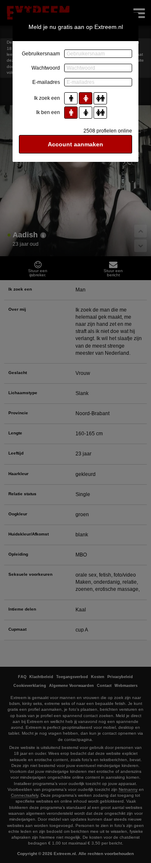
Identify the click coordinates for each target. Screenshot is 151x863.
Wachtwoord (45, 68)
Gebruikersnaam (41, 54)
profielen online (107, 131)
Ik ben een (48, 112)
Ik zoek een (47, 98)
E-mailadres (46, 82)
